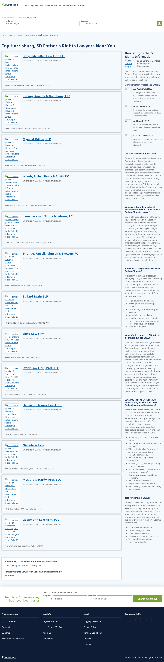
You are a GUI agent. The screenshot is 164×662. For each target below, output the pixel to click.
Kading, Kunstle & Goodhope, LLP (46, 96)
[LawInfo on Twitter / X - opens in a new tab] (138, 619)
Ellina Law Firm (34, 334)
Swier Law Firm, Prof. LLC (41, 368)
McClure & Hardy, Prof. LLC (42, 479)
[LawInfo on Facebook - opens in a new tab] (127, 619)
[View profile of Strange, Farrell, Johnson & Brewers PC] (12, 266)
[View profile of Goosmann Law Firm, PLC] (12, 529)
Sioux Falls (9, 575)
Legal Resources (53, 5)
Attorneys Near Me (34, 5)
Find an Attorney (10, 614)
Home (4, 35)
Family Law (36, 565)
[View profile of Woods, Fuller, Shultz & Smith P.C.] (12, 188)
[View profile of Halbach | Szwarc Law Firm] (12, 416)
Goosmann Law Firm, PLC (41, 520)
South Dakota (43, 35)
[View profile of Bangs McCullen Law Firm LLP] (12, 67)
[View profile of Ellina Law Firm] (12, 342)
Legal (86, 614)
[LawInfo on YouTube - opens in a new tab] (149, 619)
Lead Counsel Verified (73, 5)
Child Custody (11, 565)
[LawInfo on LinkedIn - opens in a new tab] (159, 619)
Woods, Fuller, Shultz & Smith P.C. (46, 176)
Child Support (24, 565)
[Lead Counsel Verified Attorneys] (130, 63)
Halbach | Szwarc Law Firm (42, 405)
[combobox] (40, 23)
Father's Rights (30, 35)
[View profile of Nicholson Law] (12, 454)
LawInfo (47, 614)
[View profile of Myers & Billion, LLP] (12, 149)
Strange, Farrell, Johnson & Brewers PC (50, 253)
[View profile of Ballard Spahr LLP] (12, 306)
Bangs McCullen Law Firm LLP (44, 56)
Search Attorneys (147, 598)
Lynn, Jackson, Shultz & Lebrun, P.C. (48, 216)
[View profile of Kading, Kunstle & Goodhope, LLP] (12, 109)
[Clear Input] (76, 23)
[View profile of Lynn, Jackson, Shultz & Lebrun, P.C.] (12, 226)
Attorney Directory (15, 35)
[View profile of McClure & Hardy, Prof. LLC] (12, 491)
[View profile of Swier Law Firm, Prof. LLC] (12, 378)
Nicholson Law (33, 445)
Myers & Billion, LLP (37, 139)
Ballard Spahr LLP (35, 296)
